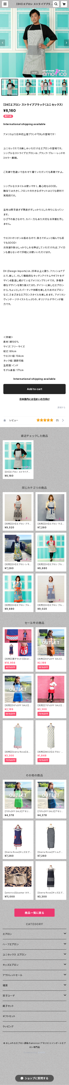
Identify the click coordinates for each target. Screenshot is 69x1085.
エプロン (7, 934)
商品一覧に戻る (34, 912)
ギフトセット (9, 1016)
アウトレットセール (12, 975)
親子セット (8, 1005)
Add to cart (34, 389)
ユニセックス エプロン (14, 954)
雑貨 (5, 985)
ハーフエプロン (11, 944)
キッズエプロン (11, 964)
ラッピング (8, 1026)
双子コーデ (9, 995)
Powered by (31, 1052)
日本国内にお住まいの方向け (34, 399)
